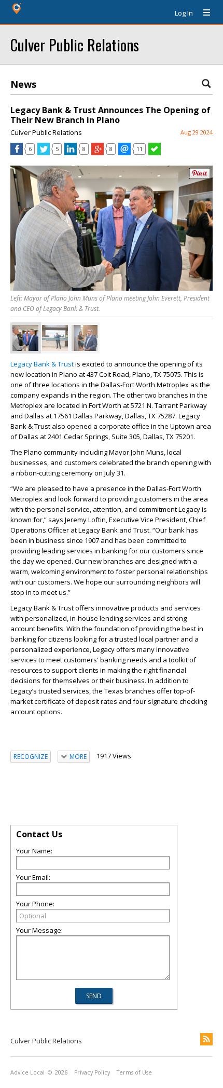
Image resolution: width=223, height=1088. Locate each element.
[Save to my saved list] (154, 152)
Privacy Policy (92, 1072)
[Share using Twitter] (43, 152)
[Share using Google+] (97, 152)
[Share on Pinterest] (199, 176)
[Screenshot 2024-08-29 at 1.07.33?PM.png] (85, 337)
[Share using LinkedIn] (70, 152)
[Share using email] (124, 152)
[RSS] (206, 1039)
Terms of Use (134, 1072)
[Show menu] (203, 13)
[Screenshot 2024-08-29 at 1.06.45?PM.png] (25, 337)
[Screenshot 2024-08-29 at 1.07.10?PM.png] (55, 337)
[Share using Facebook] (16, 152)
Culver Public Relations (74, 44)
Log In (184, 13)
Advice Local (27, 1072)
